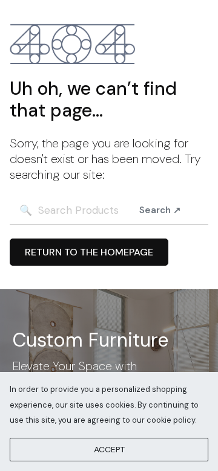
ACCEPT (109, 449)
